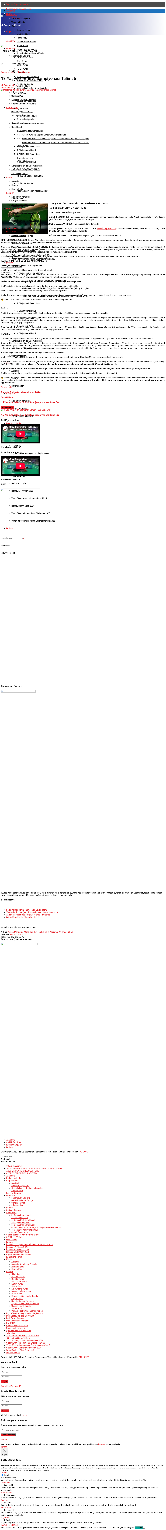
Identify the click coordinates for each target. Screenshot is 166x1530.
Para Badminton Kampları (17, 1321)
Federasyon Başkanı (20, 18)
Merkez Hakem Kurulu (27, 116)
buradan (101, 1444)
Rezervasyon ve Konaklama (18, 9)
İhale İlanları (11, 1239)
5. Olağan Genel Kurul (26, 311)
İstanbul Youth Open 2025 (17, 1252)
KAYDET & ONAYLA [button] (9, 1525)
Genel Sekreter (18, 1203)
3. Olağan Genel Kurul (26, 333)
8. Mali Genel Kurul (19, 1232)
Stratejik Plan (17, 206)
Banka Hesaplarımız (20, 258)
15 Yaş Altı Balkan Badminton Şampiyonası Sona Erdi (30, 415)
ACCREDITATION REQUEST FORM (21, 1173)
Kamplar (10, 193)
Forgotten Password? (11, 1386)
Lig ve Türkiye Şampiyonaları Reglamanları (30, 453)
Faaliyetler (11, 232)
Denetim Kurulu (23, 30)
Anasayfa (10, 10)
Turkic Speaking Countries (18, 1338)
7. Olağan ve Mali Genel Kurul (24, 1230)
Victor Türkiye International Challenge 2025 (30, 255)
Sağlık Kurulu (22, 146)
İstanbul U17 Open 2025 (17, 1247)
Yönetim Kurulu (18, 22)
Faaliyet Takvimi (13, 1193)
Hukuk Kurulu (22, 69)
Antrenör (15, 181)
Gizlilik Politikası (13, 1142)
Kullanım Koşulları (14, 1145)
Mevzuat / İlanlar (13, 423)
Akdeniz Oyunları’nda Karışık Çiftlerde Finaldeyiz (28, 915)
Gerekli (7, 1475)
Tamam (139, 1528)
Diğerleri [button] (5, 1517)
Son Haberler (24, 72)
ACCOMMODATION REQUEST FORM (22, 1171)
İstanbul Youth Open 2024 (17, 1249)
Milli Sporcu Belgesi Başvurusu (20, 1316)
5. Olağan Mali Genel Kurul (28, 146)
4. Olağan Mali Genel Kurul (28, 154)
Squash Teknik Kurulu (26, 41)
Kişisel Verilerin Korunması (23, 213)
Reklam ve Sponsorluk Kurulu (30, 176)
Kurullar (14, 26)
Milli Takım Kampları (15, 1318)
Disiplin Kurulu (23, 34)
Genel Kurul (11, 1212)
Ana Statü (15, 1183)
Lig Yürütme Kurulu (25, 131)
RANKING (10, 1323)
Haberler (14, 72)
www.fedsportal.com (106, 228)
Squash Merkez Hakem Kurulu (30, 123)
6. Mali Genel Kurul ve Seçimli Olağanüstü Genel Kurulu (41, 135)
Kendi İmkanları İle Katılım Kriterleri (27, 341)
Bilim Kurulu (22, 138)
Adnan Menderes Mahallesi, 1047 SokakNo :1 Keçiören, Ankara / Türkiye (40, 932)
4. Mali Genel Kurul (19, 1217)
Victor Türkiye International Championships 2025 (33, 259)
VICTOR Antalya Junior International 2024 (24, 1340)
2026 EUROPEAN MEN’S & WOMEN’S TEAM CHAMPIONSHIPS (35, 1168)
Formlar (9, 1208)
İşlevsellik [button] (5, 1482)
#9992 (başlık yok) (14, 1166)
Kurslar (9, 177)
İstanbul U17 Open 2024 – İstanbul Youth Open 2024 (29, 1244)
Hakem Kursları (18, 1269)
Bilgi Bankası (12, 107)
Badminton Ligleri (19, 483)
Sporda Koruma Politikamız (23, 221)
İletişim (9, 1147)
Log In (24, 1415)
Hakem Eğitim (17, 386)
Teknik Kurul (22, 38)
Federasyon (11, 14)
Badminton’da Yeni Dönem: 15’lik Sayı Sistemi (26, 910)
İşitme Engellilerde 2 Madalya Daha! (22, 917)
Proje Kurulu (22, 161)
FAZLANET (84, 1152)
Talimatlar (15, 446)
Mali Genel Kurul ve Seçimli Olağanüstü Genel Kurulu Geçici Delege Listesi (55, 142)
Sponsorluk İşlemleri (15, 1328)
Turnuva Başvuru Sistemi (17, 4)
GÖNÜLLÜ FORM (14, 1237)
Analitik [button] (4, 1500)
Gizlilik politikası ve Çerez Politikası (22, 1235)
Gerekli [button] (4, 1472)
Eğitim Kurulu (22, 108)
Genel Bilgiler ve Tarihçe (22, 236)
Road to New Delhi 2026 (17, 1325)
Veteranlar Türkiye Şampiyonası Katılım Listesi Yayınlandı (32, 912)
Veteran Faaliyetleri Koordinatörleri (32, 88)
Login (8, 32)
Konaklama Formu (14, 1257)
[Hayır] (144, 1528)
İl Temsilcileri (17, 198)
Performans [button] (6, 1492)
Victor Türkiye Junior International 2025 (24, 1348)
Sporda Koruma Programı (28, 168)
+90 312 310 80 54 (18, 934)
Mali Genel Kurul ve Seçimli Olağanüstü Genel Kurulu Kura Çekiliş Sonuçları (55, 138)
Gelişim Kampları (19, 408)
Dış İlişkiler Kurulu (25, 183)
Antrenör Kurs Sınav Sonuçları (24, 1264)
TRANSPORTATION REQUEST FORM (22, 1335)
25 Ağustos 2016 (9, 85)
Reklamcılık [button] (6, 1507)
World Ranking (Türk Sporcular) (20, 1350)
